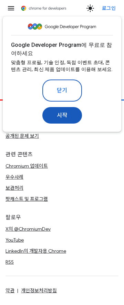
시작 (62, 115)
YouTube (15, 240)
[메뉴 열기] (11, 8)
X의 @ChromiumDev (28, 229)
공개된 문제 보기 (22, 136)
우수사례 (14, 177)
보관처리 (14, 188)
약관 (10, 290)
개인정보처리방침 (39, 290)
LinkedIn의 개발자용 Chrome (36, 251)
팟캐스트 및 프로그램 (27, 199)
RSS (10, 262)
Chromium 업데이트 (27, 166)
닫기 (62, 90)
